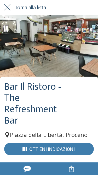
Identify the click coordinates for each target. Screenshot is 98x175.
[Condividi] (71, 168)
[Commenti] (26, 168)
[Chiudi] (7, 7)
